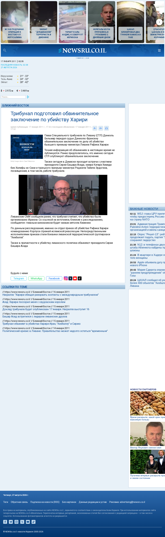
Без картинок (69, 502)
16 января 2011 (61, 292)
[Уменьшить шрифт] (94, 128)
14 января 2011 (61, 328)
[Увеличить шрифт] (100, 128)
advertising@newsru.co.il (132, 502)
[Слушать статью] (109, 128)
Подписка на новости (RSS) (44, 502)
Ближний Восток (15, 105)
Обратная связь (19, 502)
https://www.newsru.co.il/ (17, 292)
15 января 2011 (61, 306)
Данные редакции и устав (93, 502)
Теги (5, 502)
